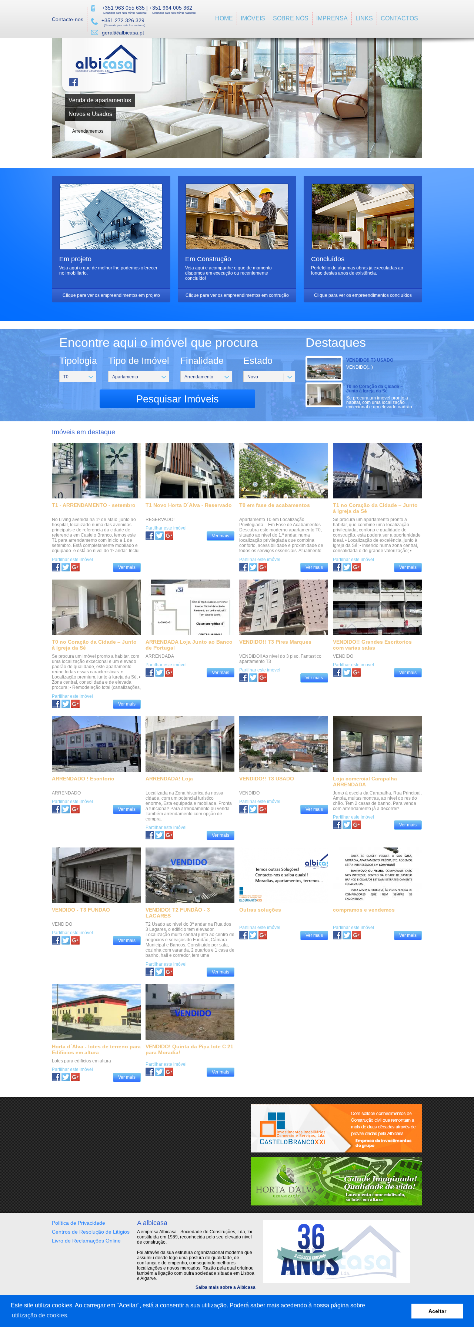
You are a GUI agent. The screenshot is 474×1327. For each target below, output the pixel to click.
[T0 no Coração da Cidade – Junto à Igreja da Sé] (65, 704)
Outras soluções (260, 910)
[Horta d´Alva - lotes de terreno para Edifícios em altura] (65, 1077)
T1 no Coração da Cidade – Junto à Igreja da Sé (375, 508)
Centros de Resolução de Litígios (91, 1232)
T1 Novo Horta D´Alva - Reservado (189, 505)
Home (224, 18)
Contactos (399, 18)
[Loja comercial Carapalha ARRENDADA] (347, 824)
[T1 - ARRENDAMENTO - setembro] (65, 567)
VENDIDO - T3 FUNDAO (81, 910)
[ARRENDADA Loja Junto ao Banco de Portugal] (159, 672)
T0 (66, 376)
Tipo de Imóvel (138, 360)
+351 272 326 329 (122, 20)
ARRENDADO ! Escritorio (83, 779)
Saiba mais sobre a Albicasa (226, 1287)
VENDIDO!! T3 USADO (369, 360)
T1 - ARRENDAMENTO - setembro (94, 505)
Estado (258, 360)
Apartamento (125, 376)
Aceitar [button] (437, 1311)
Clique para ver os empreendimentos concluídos (363, 295)
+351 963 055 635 (123, 8)
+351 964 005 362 (170, 8)
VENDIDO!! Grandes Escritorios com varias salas (372, 645)
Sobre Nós (290, 18)
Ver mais (127, 567)
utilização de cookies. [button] (40, 1315)
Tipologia (78, 360)
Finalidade (202, 360)
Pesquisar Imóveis (177, 399)
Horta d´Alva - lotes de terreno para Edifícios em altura (96, 1049)
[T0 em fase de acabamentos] (253, 567)
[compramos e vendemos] (347, 935)
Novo (252, 376)
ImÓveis (253, 18)
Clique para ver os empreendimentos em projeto (111, 295)
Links (364, 18)
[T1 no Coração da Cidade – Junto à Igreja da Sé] (347, 567)
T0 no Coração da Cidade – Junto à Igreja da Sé (374, 388)
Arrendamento (198, 376)
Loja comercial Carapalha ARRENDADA (365, 781)
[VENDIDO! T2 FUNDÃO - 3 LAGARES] (159, 972)
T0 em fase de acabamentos (274, 505)
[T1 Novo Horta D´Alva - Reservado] (159, 535)
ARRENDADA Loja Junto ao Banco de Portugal (189, 645)
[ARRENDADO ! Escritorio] (65, 809)
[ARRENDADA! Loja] (159, 835)
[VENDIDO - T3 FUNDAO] (65, 940)
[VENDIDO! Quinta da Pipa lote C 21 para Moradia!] (159, 1072)
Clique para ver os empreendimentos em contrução (237, 295)
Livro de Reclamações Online (86, 1241)
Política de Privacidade (78, 1223)
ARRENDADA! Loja (169, 779)
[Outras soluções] (253, 935)
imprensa (332, 18)
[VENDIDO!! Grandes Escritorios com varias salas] (347, 672)
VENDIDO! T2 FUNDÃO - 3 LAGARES (178, 913)
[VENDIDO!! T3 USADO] (253, 809)
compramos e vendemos (364, 910)
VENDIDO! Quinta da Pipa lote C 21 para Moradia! (189, 1049)
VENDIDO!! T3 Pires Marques (275, 642)
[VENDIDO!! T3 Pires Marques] (253, 677)
